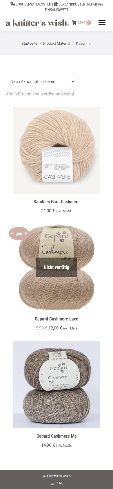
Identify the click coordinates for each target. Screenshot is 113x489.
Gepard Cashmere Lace (56, 319)
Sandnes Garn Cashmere (57, 201)
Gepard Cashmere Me (57, 436)
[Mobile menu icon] (102, 23)
